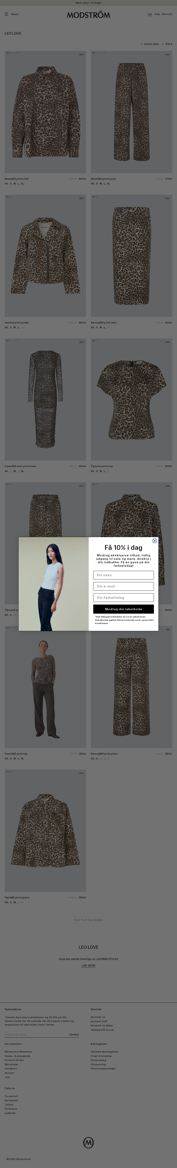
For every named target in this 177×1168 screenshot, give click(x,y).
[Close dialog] (155, 541)
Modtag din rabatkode (123, 609)
